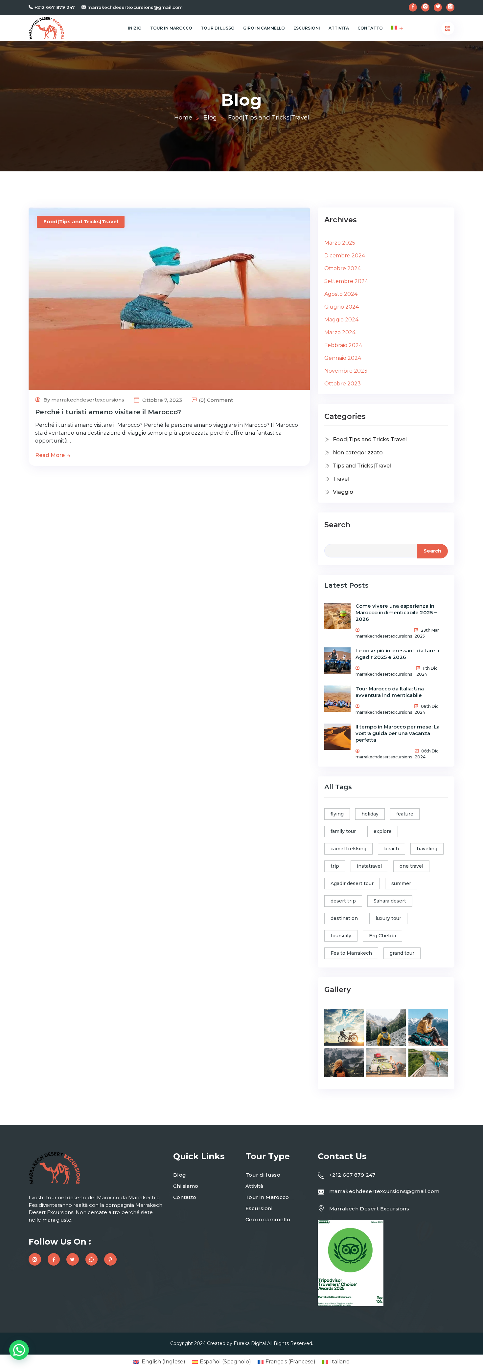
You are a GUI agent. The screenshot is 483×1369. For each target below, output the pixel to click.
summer (401, 883)
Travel (341, 479)
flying (337, 814)
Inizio (135, 28)
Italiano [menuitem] (340, 1361)
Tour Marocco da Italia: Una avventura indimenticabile (390, 691)
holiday (370, 814)
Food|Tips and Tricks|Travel (80, 221)
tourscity (341, 936)
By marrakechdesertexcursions (83, 400)
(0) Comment (216, 400)
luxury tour (388, 918)
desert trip (343, 901)
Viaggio (343, 492)
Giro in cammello (264, 28)
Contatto (370, 28)
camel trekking (348, 849)
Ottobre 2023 (342, 383)
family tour (343, 831)
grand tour (402, 953)
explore (383, 831)
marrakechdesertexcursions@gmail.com (135, 7)
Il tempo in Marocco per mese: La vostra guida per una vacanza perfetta (398, 733)
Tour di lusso (218, 28)
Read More (50, 455)
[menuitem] (394, 28)
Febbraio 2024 (343, 345)
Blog (210, 117)
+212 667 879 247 (54, 7)
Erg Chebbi (382, 936)
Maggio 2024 (341, 319)
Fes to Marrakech (351, 953)
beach (391, 849)
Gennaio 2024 (342, 358)
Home (183, 117)
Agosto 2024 (340, 294)
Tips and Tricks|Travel (362, 466)
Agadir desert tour (352, 883)
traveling (427, 849)
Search (337, 524)
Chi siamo (185, 1186)
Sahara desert (390, 901)
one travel (411, 866)
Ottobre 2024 (342, 268)
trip (335, 866)
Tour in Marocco (171, 28)
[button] (19, 1350)
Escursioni (306, 28)
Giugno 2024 (341, 307)
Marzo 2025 (339, 243)
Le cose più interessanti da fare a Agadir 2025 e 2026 (397, 653)
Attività (339, 28)
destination (344, 918)
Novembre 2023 (345, 371)
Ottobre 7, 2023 (161, 400)
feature (404, 814)
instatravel (369, 866)
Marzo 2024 (340, 332)
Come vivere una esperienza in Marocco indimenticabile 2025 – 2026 (396, 612)
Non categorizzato (358, 452)
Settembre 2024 (346, 281)
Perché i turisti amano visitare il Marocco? (108, 412)
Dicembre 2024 (344, 255)
